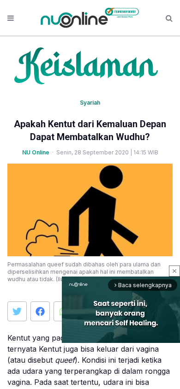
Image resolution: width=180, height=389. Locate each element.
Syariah (90, 102)
